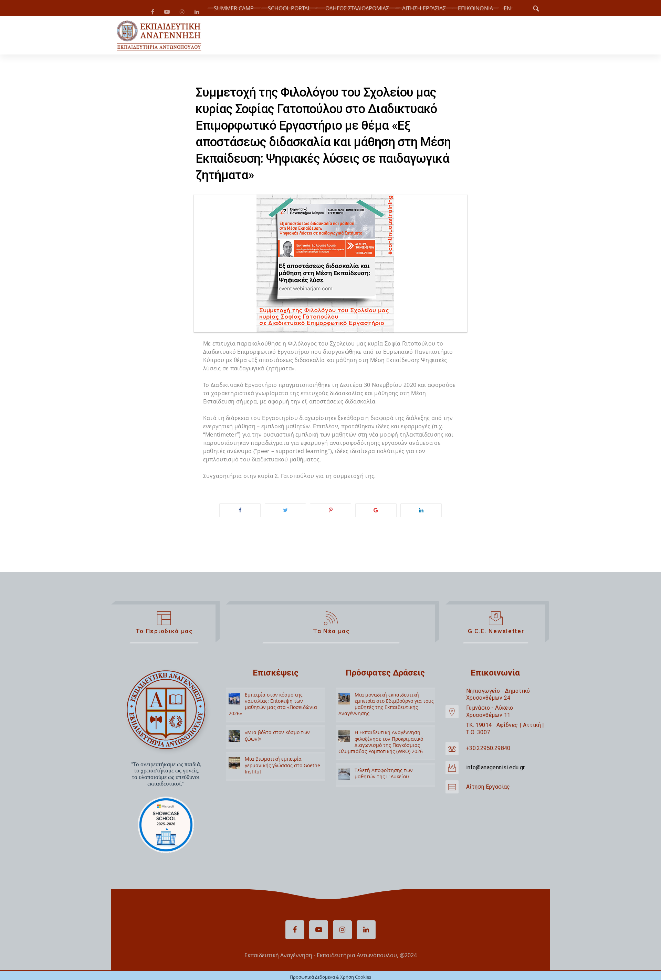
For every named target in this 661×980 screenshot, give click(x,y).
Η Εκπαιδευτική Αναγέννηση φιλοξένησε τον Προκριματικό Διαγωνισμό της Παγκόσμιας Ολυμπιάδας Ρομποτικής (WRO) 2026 (380, 744)
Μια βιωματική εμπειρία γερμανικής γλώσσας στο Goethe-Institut (283, 767)
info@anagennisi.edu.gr (495, 770)
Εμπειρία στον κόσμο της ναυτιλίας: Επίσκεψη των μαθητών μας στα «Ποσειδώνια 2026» (273, 707)
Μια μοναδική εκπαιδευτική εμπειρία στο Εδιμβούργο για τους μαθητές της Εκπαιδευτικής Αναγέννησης (386, 707)
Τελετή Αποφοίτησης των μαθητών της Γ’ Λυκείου (384, 776)
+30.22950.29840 (488, 751)
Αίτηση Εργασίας (488, 789)
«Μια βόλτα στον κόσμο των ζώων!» (277, 738)
